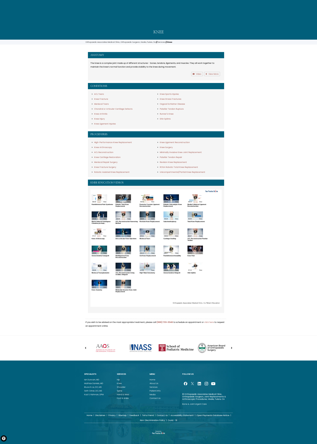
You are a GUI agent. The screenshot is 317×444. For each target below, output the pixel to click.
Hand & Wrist (123, 394)
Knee (119, 383)
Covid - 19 (172, 420)
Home (152, 379)
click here (209, 322)
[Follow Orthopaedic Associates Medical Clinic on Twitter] (192, 383)
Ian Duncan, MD (91, 379)
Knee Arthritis (100, 113)
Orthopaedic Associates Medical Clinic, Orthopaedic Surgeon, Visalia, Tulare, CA (120, 42)
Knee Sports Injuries (169, 94)
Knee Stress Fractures (170, 99)
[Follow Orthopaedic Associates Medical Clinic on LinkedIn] (199, 383)
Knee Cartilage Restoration (107, 157)
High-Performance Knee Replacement (113, 142)
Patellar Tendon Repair (171, 157)
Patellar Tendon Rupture (172, 109)
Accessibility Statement (182, 415)
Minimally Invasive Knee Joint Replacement (181, 152)
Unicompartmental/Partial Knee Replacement (182, 172)
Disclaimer (100, 415)
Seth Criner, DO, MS (93, 390)
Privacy (112, 415)
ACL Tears (99, 94)
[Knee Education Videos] (156, 248)
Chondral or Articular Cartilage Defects (113, 109)
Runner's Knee (166, 113)
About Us (154, 383)
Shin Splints (165, 118)
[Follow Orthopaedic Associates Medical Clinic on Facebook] (185, 383)
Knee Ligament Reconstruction (175, 142)
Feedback (134, 415)
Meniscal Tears (101, 104)
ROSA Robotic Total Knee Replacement (179, 167)
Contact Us (155, 398)
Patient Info (155, 390)
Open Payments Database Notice (213, 415)
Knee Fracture (101, 99)
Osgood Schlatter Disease (172, 104)
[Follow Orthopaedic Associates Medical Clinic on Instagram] (206, 383)
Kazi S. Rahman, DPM (94, 394)
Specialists (90, 374)
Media (153, 394)
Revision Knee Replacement (173, 162)
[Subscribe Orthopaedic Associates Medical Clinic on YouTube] (213, 383)
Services (161, 42)
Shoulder (121, 387)
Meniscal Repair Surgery (106, 162)
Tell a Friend (148, 415)
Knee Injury (99, 118)
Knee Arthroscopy (103, 147)
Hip (118, 379)
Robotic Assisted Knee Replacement (112, 172)
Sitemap (122, 415)
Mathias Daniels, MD (93, 383)
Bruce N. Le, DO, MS (93, 387)
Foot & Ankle (123, 398)
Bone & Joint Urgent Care (194, 404)
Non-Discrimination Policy (152, 420)
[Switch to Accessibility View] (4, 438)
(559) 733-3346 (165, 322)
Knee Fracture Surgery (105, 167)
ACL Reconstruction (103, 152)
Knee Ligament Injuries (105, 123)
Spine (119, 390)
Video (198, 74)
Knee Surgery (166, 147)
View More (213, 74)
